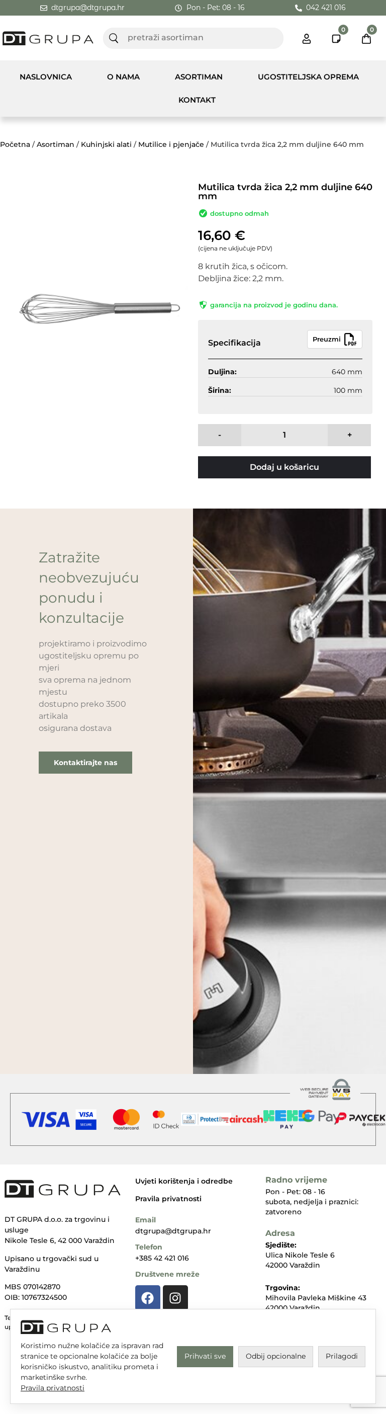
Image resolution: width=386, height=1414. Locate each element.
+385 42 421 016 (162, 1258)
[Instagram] (175, 1297)
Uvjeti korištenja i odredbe (184, 1181)
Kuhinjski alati (106, 144)
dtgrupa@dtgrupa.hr (173, 1230)
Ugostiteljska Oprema (308, 76)
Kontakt (197, 100)
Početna (15, 144)
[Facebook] (147, 1297)
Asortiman (199, 76)
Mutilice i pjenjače (171, 144)
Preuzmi (327, 339)
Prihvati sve (205, 1356)
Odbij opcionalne (276, 1356)
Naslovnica (46, 76)
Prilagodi (342, 1356)
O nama (123, 76)
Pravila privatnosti (168, 1198)
